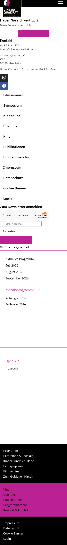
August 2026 (14, 272)
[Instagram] (4, 78)
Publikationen (14, 146)
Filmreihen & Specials (18, 456)
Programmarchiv (16, 157)
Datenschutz (13, 178)
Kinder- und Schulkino (18, 461)
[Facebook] (4, 86)
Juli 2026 (12, 265)
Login (7, 198)
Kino (6, 136)
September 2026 (17, 278)
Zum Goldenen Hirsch (18, 476)
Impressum (12, 167)
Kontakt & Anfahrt (15, 510)
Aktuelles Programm (20, 259)
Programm (10, 451)
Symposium (12, 105)
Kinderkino (11, 115)
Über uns (10, 126)
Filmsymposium (14, 466)
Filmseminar (13, 95)
